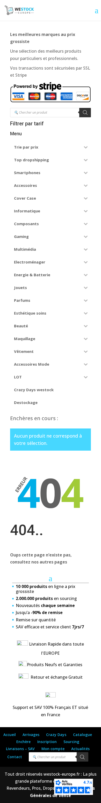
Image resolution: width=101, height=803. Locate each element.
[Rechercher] (85, 112)
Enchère (23, 741)
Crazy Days (56, 734)
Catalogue (82, 734)
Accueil (9, 734)
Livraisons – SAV (20, 748)
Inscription (47, 741)
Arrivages (31, 734)
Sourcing (71, 741)
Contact (14, 756)
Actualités (80, 748)
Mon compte (52, 748)
